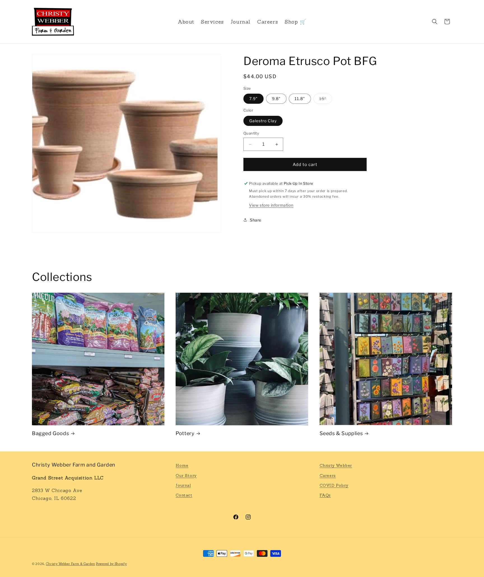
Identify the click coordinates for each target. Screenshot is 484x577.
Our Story (186, 475)
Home (182, 465)
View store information (271, 204)
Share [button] (255, 220)
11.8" (300, 98)
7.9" (253, 98)
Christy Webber (336, 465)
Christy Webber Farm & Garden (70, 564)
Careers (328, 475)
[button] (435, 21)
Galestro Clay (263, 120)
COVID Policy (334, 485)
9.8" (276, 98)
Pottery (185, 433)
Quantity (251, 133)
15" (325, 100)
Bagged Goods (50, 433)
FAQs (325, 495)
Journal (183, 485)
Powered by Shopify (111, 564)
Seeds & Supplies (341, 433)
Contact (184, 495)
